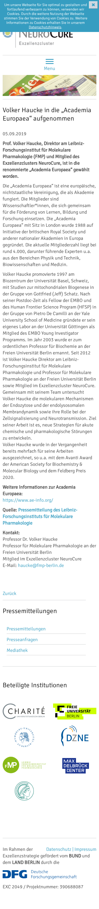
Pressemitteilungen (26, 629)
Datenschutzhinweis (45, 27)
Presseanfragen (22, 639)
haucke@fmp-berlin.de (41, 565)
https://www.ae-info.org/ (28, 500)
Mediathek (17, 650)
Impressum (85, 849)
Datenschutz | (60, 849)
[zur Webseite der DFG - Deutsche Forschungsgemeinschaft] (40, 880)
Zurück (9, 593)
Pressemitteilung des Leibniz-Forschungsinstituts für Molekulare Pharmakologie (40, 516)
